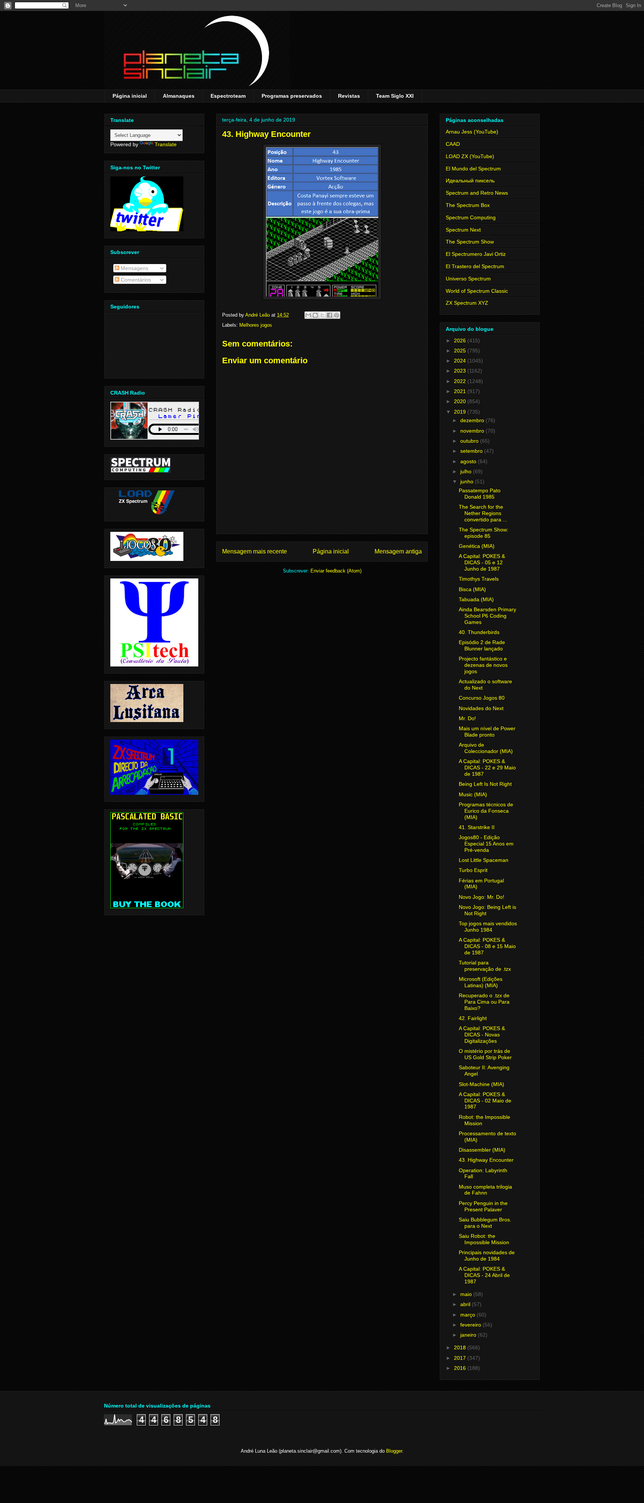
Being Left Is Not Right (485, 784)
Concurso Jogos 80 (482, 698)
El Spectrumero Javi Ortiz (476, 254)
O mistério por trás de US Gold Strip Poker (485, 1054)
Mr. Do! (467, 718)
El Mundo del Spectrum (473, 169)
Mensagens (133, 268)
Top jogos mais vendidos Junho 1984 (488, 926)
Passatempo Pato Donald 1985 (480, 493)
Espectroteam (228, 96)
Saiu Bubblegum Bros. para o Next (485, 1223)
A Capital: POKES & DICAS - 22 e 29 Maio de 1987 (487, 767)
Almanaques (179, 96)
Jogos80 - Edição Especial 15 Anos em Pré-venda (486, 843)
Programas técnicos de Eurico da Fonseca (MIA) (486, 810)
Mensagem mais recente (254, 551)
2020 (460, 401)
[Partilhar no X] (322, 315)
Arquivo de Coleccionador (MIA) (486, 748)
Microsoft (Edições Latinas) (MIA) (480, 982)
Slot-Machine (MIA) (481, 1084)
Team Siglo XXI (395, 96)
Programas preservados (292, 96)
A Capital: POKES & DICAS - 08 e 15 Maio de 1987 (487, 946)
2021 (460, 391)
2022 (460, 381)
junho (467, 481)
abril (466, 1304)
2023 (460, 371)
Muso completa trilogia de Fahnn (485, 1190)
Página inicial (130, 96)
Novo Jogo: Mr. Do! (481, 897)
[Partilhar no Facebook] (329, 315)
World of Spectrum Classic (477, 291)
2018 (460, 1347)
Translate (166, 144)
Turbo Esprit (473, 870)
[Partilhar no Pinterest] (336, 315)
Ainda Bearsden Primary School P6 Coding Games (487, 615)
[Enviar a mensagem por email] (308, 315)
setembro (472, 451)
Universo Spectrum (468, 279)
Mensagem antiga (398, 551)
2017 (460, 1358)
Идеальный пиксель (470, 180)
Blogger (394, 1451)
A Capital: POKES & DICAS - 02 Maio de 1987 (485, 1100)
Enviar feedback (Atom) (336, 571)
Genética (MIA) (477, 546)
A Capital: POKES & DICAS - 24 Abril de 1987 (484, 1275)
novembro (473, 431)
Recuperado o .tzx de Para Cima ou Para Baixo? (484, 1001)
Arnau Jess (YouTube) (472, 132)
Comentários (135, 280)
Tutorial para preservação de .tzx (485, 966)
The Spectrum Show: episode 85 (483, 533)
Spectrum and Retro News (477, 193)
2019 (460, 412)
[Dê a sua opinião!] (315, 315)
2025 (460, 351)
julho (466, 471)
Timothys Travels (479, 579)
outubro (470, 441)
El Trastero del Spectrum (475, 266)
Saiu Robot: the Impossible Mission (484, 1239)
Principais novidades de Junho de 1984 (487, 1255)
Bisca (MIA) (472, 589)
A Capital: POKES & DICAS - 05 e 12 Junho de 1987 (482, 562)
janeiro (469, 1335)
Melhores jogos (255, 325)
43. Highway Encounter (486, 1160)
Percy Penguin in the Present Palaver (483, 1206)
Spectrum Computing (471, 217)
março (468, 1315)
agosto (469, 461)
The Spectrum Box (468, 205)
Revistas (349, 96)
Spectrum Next (463, 230)
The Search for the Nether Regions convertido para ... (483, 513)
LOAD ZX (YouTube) (470, 156)
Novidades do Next (481, 708)
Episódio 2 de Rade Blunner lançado (482, 645)
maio (466, 1294)
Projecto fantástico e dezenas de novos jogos (483, 665)
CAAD (453, 144)
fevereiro (471, 1325)
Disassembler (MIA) (482, 1150)
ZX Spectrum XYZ (467, 303)
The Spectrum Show (470, 242)
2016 (460, 1368)
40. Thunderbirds (479, 632)
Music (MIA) (473, 794)
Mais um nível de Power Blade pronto (487, 731)
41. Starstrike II (477, 827)
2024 (460, 361)
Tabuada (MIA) (476, 599)
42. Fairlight (473, 1018)
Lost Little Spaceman (483, 860)
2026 (460, 340)
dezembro (473, 420)
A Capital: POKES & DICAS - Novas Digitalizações (482, 1034)
